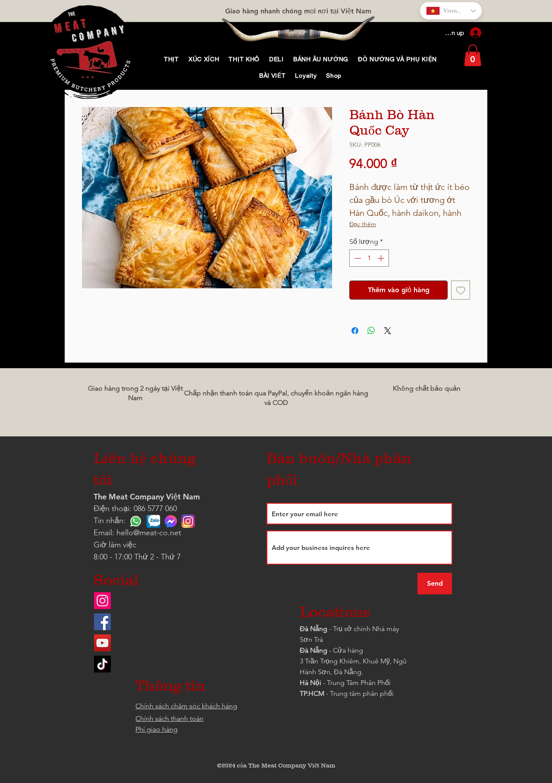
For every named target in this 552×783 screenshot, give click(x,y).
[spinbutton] (369, 258)
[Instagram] (102, 600)
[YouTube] (102, 643)
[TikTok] (102, 664)
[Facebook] (102, 621)
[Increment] (382, 258)
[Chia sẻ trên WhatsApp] (371, 330)
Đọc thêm (362, 224)
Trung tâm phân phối (362, 693)
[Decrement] (357, 258)
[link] (473, 55)
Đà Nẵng (313, 629)
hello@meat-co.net (148, 532)
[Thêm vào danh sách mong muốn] (460, 290)
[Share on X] (388, 330)
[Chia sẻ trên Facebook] (355, 330)
